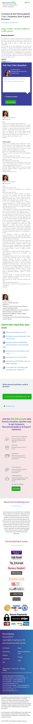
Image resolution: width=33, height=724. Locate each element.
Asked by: (3, 59)
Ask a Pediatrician (18, 679)
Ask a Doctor (6, 651)
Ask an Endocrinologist (8, 689)
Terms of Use (15, 668)
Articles (5, 670)
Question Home (14, 22)
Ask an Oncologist (7, 681)
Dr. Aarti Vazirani (15, 69)
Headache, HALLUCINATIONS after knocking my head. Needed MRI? (16, 345)
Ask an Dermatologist (8, 678)
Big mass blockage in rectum (16, 332)
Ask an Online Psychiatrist (9, 683)
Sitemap (22, 668)
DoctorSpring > (5, 22)
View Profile (15, 73)
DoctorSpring (8, 634)
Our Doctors (6, 648)
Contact (20, 657)
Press (19, 660)
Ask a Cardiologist (7, 679)
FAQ (4, 662)
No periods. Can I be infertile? (16, 357)
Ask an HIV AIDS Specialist (9, 690)
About (19, 648)
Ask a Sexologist (18, 681)
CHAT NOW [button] (16, 488)
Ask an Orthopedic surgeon (9, 685)
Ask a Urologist (8, 687)
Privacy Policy (6, 668)
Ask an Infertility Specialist (20, 687)
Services (5, 655)
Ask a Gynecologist (21, 678)
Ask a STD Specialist (24, 685)
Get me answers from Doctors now (16, 396)
